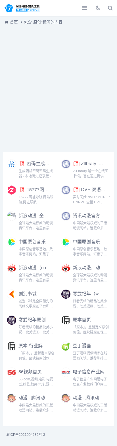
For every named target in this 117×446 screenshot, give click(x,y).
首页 (14, 22)
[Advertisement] (58, 87)
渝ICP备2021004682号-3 (25, 435)
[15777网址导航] (24, 8)
